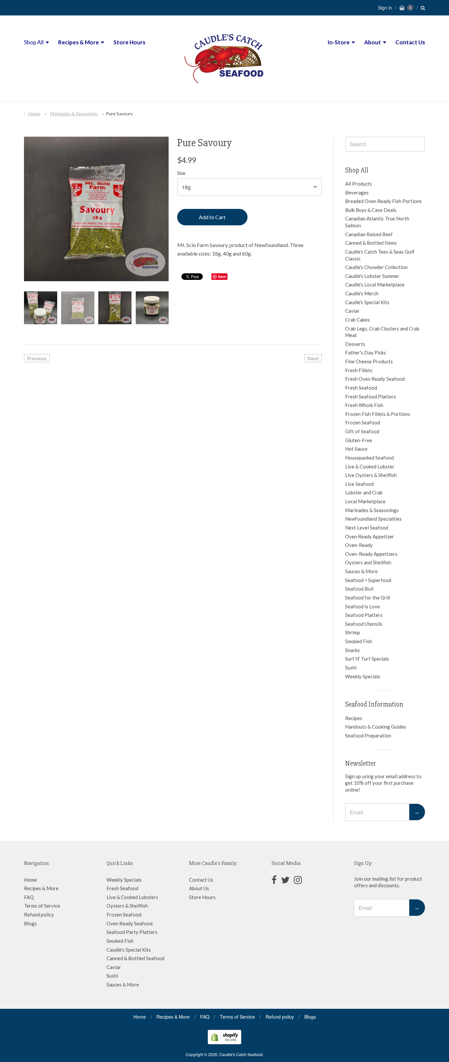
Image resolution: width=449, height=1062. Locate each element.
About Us (199, 888)
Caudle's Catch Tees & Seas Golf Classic (379, 255)
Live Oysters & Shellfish (371, 475)
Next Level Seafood (366, 528)
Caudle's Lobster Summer (372, 276)
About (372, 42)
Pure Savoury (119, 113)
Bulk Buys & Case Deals (370, 210)
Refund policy (39, 914)
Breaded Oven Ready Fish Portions (383, 201)
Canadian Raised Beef (369, 234)
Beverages (357, 192)
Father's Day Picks (365, 352)
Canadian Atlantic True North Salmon (377, 221)
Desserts (355, 344)
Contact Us (410, 42)
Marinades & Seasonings (74, 113)
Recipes (353, 718)
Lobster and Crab (364, 492)
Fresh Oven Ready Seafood (375, 379)
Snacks (352, 650)
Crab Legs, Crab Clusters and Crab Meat (382, 332)
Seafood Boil (359, 589)
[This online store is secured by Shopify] (224, 1042)
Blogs (30, 923)
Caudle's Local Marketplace (375, 284)
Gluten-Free (358, 440)
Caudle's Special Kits (367, 302)
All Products (358, 184)
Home (34, 113)
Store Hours (129, 42)
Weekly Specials (362, 676)
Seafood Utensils (363, 624)
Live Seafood (359, 484)
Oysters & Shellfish (127, 906)
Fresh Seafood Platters (370, 396)
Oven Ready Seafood (129, 923)
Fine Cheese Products (369, 361)
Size (181, 173)
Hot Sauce (356, 449)
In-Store (338, 42)
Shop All (34, 42)
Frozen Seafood (362, 422)
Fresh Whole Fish (364, 405)
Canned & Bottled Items (371, 243)
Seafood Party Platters (131, 932)
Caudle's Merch (361, 293)
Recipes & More (78, 42)
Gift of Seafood (362, 431)
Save (222, 276)
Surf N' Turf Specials (367, 659)
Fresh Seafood (361, 388)
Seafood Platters (364, 615)
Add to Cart (212, 217)
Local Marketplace (365, 501)
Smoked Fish (358, 641)
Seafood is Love (362, 606)
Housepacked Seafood (369, 458)
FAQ (29, 897)
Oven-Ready (359, 545)
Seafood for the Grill (367, 597)
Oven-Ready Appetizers (371, 554)
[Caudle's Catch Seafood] (224, 89)
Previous (37, 358)
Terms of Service (42, 906)
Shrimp (352, 632)
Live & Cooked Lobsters (132, 897)
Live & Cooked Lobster (369, 466)
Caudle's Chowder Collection (376, 267)
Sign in (385, 7)
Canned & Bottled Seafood (135, 958)
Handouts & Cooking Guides (375, 727)
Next (313, 358)
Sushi (351, 667)
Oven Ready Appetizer (369, 536)
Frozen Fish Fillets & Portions (377, 414)
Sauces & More (361, 571)
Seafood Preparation (368, 735)
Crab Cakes (357, 320)
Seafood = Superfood (368, 580)
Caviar (352, 311)
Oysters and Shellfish (368, 562)
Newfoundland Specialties (373, 519)
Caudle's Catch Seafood (241, 1054)
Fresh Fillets (358, 370)
